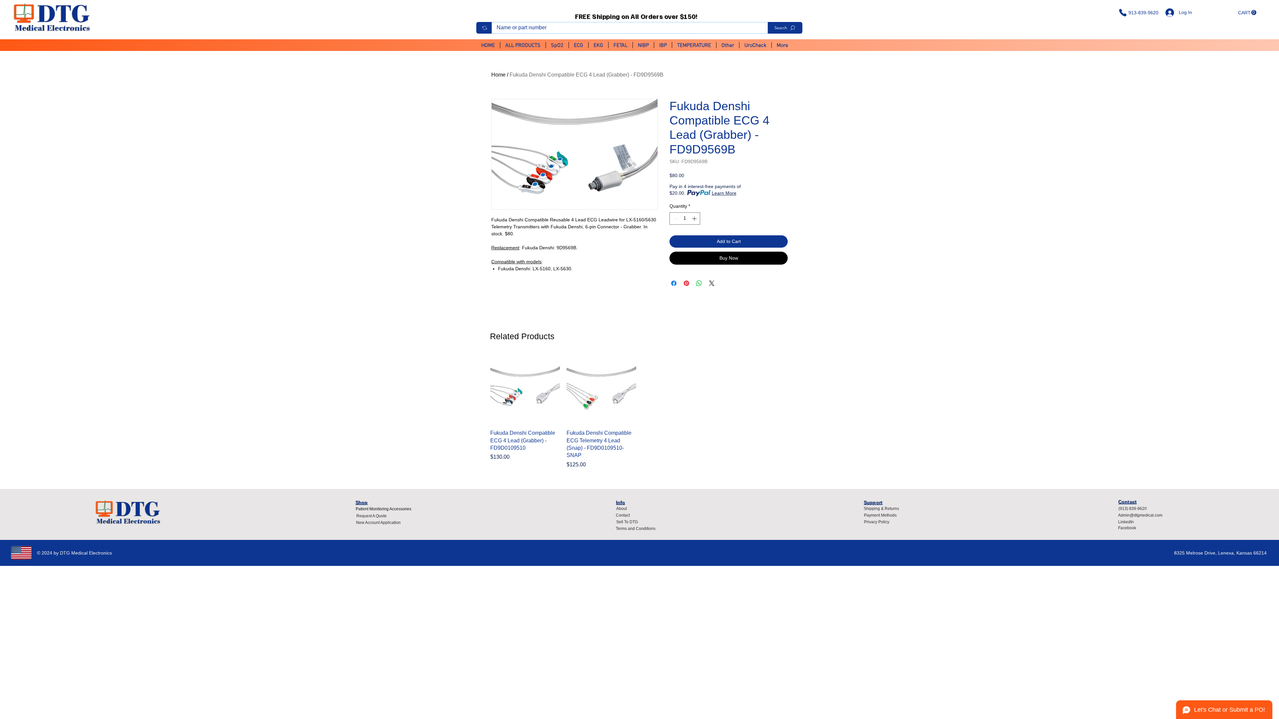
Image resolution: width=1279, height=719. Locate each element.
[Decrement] (674, 218)
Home (498, 75)
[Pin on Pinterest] (686, 283)
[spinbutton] (685, 218)
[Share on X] (712, 283)
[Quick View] (525, 389)
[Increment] (695, 218)
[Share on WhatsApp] (699, 283)
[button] (1247, 12)
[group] (639, 411)
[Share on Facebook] (674, 283)
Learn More (724, 193)
